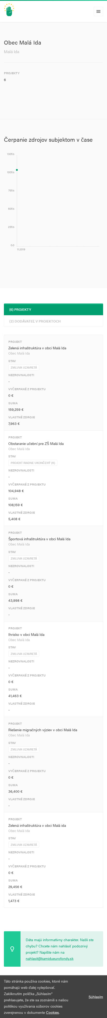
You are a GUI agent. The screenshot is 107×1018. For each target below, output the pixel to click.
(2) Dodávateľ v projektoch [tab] (35, 321)
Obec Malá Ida (19, 353)
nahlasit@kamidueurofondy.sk (49, 958)
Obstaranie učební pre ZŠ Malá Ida (36, 443)
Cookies (52, 1012)
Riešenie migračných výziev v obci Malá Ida (42, 729)
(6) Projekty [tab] (20, 309)
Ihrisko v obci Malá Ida (26, 634)
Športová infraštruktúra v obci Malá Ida (39, 538)
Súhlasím (96, 996)
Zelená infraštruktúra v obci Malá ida (37, 825)
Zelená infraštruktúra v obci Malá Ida (37, 347)
